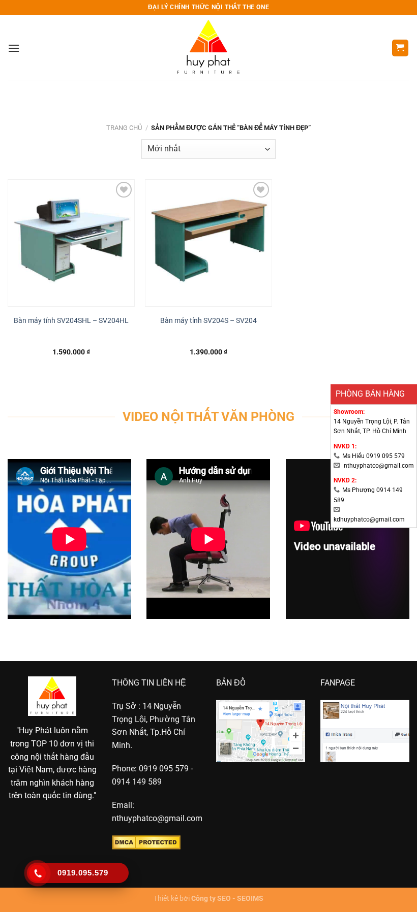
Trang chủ (124, 128)
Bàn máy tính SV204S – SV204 (208, 320)
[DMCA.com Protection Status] (146, 842)
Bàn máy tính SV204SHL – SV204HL (71, 320)
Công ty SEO (211, 898)
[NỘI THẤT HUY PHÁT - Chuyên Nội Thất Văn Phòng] (209, 48)
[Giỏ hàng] (400, 48)
